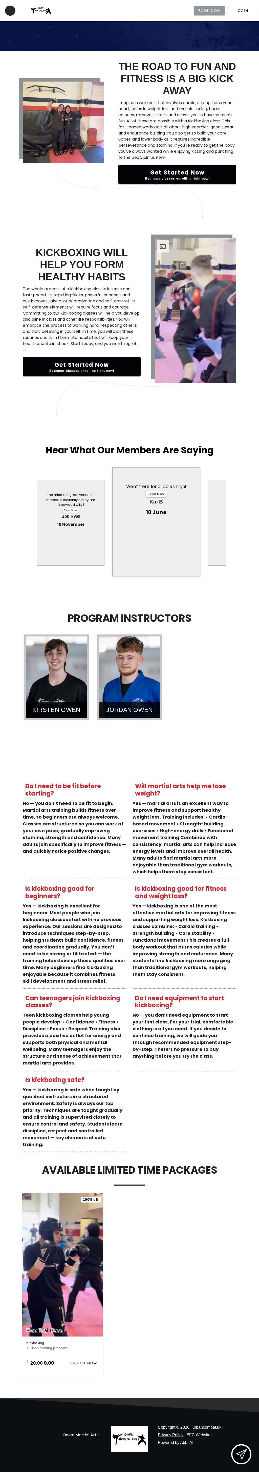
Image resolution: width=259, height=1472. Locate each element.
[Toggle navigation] (10, 11)
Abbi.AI (186, 1442)
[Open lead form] (241, 1454)
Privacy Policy (170, 1435)
